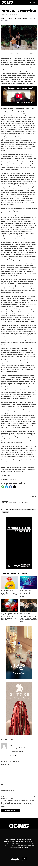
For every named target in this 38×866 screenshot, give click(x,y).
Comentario (5, 764)
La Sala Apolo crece (31, 498)
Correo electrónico (7, 790)
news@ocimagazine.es (13, 804)
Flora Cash (5, 512)
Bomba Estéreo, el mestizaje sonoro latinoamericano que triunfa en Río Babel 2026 (9, 592)
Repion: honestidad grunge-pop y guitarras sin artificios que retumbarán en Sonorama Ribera (28, 593)
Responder (13, 755)
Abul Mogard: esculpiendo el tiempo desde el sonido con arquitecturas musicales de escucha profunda (9, 617)
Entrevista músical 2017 (29, 509)
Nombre (4, 784)
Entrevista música (15, 509)
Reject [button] (24, 858)
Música (18, 54)
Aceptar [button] (15, 858)
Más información (19, 860)
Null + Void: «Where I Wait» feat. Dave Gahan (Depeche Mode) (15, 503)
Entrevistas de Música (9, 54)
